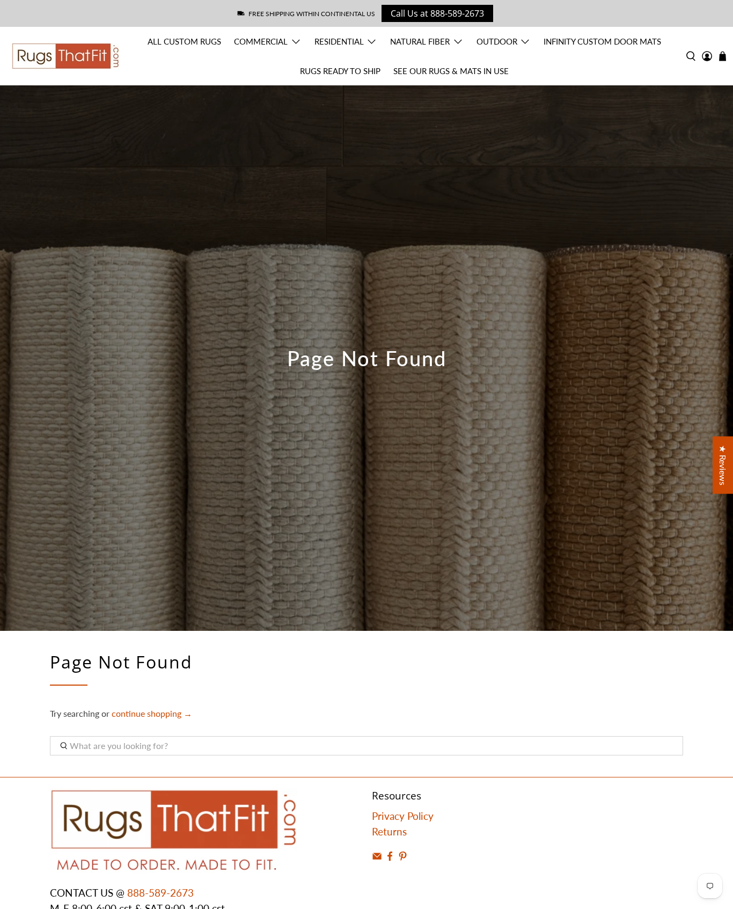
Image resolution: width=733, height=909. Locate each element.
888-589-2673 (160, 892)
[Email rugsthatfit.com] (377, 857)
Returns (389, 831)
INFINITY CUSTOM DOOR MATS (602, 41)
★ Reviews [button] (723, 465)
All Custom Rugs (184, 41)
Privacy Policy (403, 816)
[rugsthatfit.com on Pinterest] (403, 857)
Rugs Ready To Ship (340, 71)
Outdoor (497, 41)
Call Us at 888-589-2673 (437, 13)
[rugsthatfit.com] (65, 56)
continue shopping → (152, 713)
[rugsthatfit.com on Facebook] (390, 857)
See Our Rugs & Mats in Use (451, 71)
